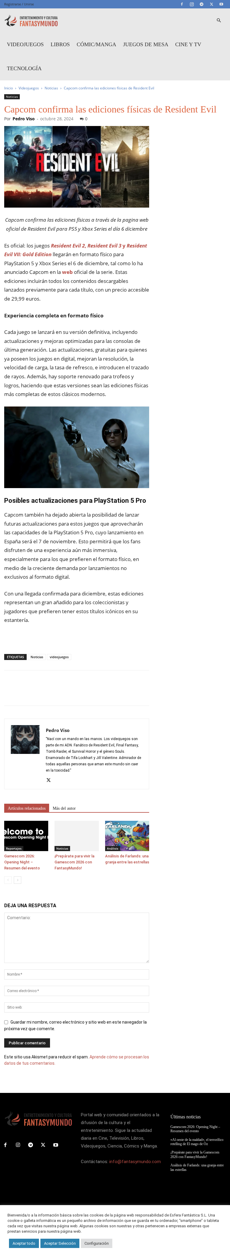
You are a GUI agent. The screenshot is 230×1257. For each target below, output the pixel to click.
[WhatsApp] (52, 693)
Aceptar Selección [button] (60, 1243)
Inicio (8, 88)
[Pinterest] (38, 693)
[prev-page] (8, 880)
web (67, 271)
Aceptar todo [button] (24, 1243)
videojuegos (59, 657)
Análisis (112, 848)
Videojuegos (25, 44)
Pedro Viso (24, 119)
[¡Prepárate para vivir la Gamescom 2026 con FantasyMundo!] (77, 836)
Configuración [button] (96, 1243)
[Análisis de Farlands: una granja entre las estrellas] (127, 836)
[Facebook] (181, 4)
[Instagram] (191, 4)
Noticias (51, 88)
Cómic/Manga (96, 44)
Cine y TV (188, 44)
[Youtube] (221, 4)
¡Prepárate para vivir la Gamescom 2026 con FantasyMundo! (74, 862)
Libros (60, 44)
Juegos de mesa (145, 44)
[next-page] (17, 880)
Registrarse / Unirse (19, 4)
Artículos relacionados (27, 808)
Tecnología (24, 68)
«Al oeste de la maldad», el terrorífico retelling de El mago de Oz (196, 1142)
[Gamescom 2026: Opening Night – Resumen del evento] (26, 836)
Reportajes (14, 848)
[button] (218, 20)
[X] (211, 4)
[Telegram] (201, 4)
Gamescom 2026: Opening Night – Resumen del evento (22, 862)
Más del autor (64, 808)
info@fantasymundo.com (135, 1161)
